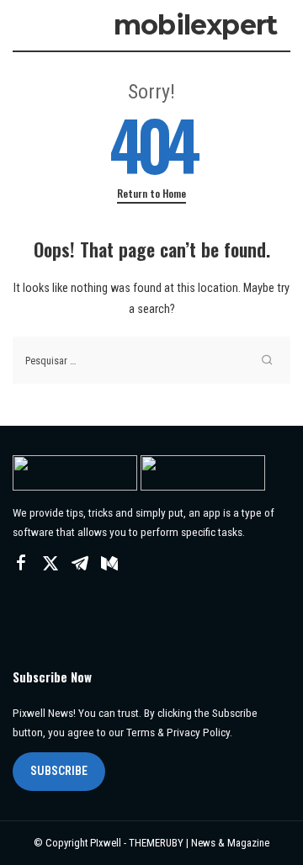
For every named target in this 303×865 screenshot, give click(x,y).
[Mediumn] (109, 564)
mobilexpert (195, 25)
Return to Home (151, 193)
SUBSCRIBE (59, 770)
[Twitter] (50, 564)
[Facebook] (21, 564)
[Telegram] (80, 564)
